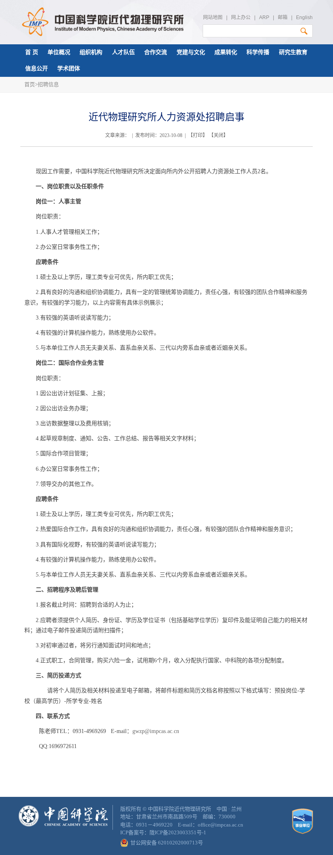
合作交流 (155, 52)
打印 (198, 135)
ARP (264, 17)
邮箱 (283, 17)
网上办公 (241, 17)
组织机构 (91, 52)
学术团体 (68, 68)
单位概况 (59, 52)
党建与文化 (191, 52)
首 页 (31, 52)
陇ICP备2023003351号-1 (177, 832)
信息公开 (36, 68)
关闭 (218, 135)
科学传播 (258, 52)
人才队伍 (123, 52)
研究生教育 (293, 52)
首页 (29, 84)
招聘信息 (48, 84)
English (304, 17)
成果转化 (225, 52)
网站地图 (213, 17)
